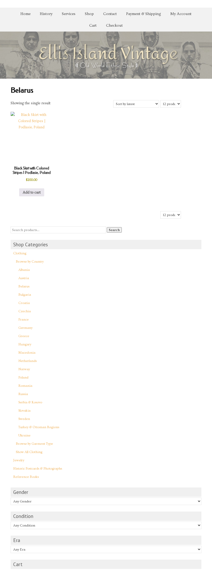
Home (25, 14)
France (23, 319)
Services (68, 14)
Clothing (19, 253)
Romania (25, 386)
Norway (24, 369)
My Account (181, 14)
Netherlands (27, 361)
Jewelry (18, 460)
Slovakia (24, 410)
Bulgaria (24, 295)
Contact (110, 14)
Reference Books (26, 477)
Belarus (23, 286)
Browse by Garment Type (34, 444)
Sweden (24, 419)
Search (114, 230)
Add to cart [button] (32, 192)
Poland (23, 377)
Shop (89, 14)
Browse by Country (30, 261)
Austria (23, 278)
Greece (23, 336)
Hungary (24, 344)
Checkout (114, 25)
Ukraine (24, 435)
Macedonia (26, 352)
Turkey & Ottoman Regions (38, 427)
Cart (93, 25)
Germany (25, 328)
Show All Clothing (29, 452)
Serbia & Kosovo (30, 402)
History (46, 14)
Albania (24, 270)
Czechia (24, 311)
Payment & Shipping (143, 14)
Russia (23, 394)
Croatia (24, 303)
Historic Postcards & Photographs (37, 468)
